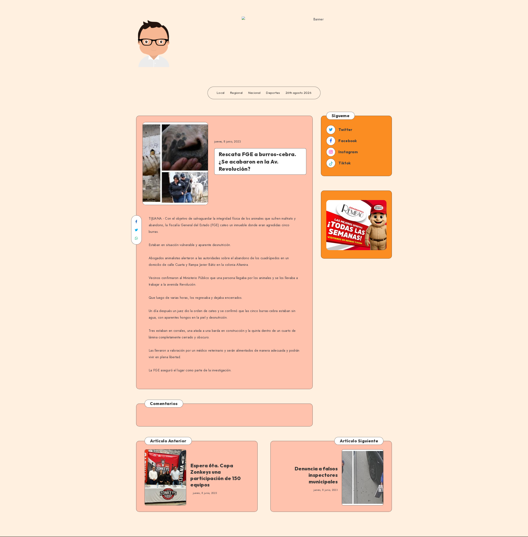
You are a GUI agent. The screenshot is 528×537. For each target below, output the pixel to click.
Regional (236, 93)
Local (221, 93)
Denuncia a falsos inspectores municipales (316, 474)
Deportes (273, 93)
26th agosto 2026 (298, 93)
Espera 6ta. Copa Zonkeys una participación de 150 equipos (215, 475)
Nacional (254, 93)
